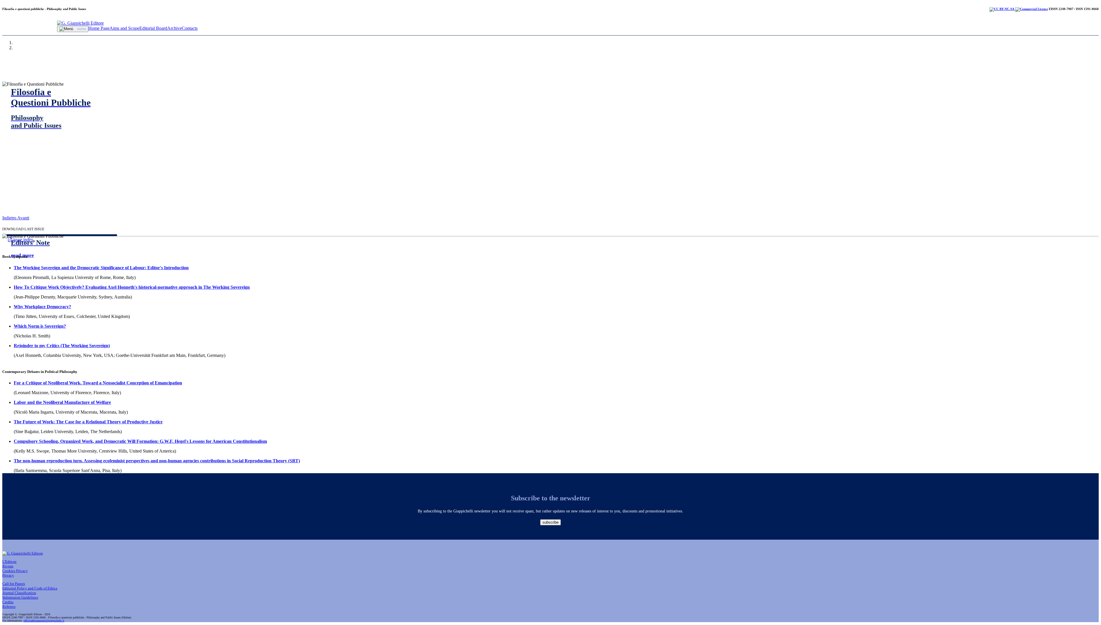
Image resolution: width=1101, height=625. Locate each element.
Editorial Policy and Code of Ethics (29, 588)
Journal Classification (19, 593)
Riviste (7, 566)
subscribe (550, 522)
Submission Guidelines (20, 597)
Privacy (8, 575)
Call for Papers (13, 583)
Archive (174, 28)
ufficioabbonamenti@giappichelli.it (44, 620)
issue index (22, 239)
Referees (8, 606)
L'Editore (9, 561)
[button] (9, 217)
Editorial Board (153, 28)
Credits (7, 602)
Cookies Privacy (15, 571)
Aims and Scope (124, 28)
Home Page (99, 28)
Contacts (190, 28)
